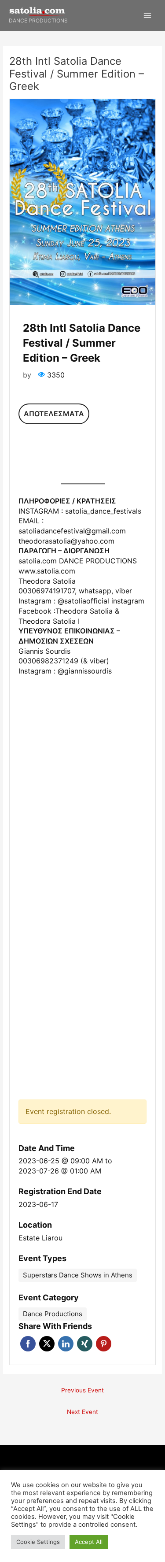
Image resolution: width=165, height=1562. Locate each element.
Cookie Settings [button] (38, 1541)
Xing (84, 1343)
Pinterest (103, 1343)
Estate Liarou (40, 1237)
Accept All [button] (89, 1541)
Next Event (82, 1411)
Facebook (28, 1343)
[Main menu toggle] (148, 16)
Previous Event (82, 1390)
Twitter (47, 1343)
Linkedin (65, 1343)
